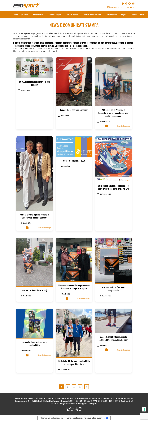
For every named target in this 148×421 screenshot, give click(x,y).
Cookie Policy (78, 408)
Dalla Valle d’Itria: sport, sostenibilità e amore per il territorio (74, 362)
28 (87, 386)
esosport (25, 33)
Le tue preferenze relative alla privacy (84, 418)
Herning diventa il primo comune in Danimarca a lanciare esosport (34, 216)
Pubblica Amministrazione (92, 14)
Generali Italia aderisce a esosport (74, 109)
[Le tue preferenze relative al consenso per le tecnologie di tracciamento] (144, 409)
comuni (130, 42)
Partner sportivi (112, 14)
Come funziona (38, 14)
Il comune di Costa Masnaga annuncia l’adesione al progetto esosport (74, 287)
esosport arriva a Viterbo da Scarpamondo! (113, 289)
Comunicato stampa (123, 126)
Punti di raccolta (72, 14)
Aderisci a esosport (55, 14)
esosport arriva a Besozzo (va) (34, 290)
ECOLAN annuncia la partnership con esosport (34, 83)
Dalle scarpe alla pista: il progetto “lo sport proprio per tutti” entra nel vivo (113, 187)
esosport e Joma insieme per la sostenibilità (34, 343)
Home (16, 14)
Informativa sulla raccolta (51, 418)
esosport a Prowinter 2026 (74, 160)
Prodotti (134, 14)
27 (80, 386)
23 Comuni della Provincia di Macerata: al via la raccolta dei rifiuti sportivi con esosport (113, 113)
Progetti (123, 14)
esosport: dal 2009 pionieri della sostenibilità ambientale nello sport (113, 338)
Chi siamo (24, 14)
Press (142, 14)
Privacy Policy (70, 408)
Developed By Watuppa (74, 410)
